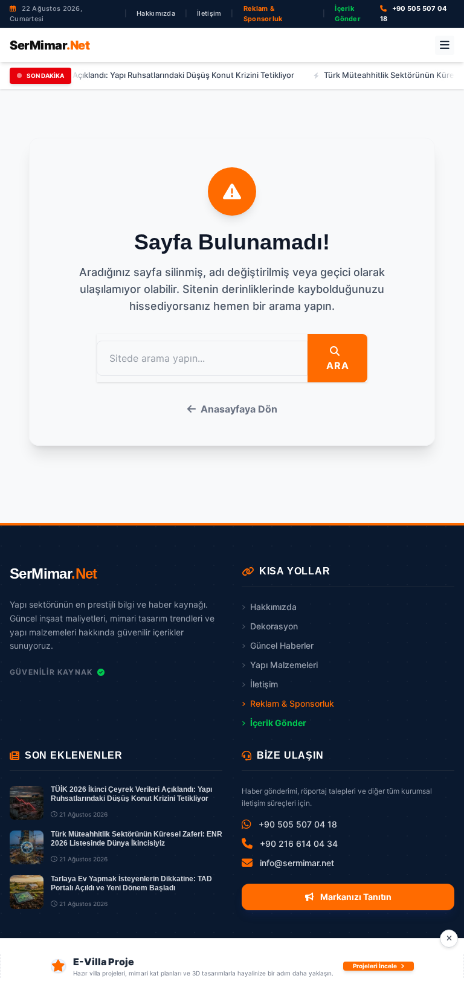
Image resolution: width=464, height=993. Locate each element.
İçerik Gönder (348, 13)
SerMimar (49, 45)
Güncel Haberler (282, 645)
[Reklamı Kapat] (449, 939)
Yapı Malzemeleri (284, 665)
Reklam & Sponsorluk (263, 13)
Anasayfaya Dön (239, 409)
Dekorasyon (274, 626)
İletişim (209, 13)
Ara (337, 365)
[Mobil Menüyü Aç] (444, 45)
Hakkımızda (156, 13)
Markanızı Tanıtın (355, 897)
